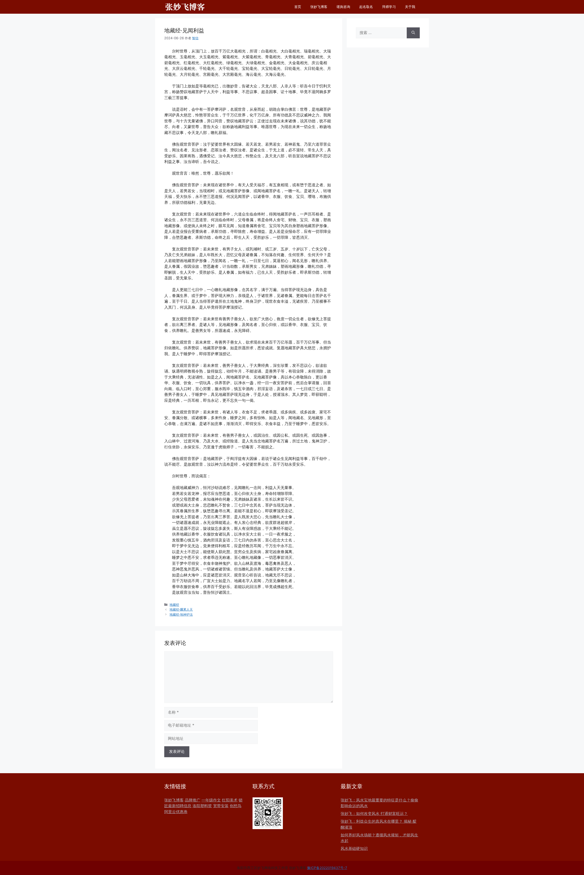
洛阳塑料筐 (202, 806)
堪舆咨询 (343, 7)
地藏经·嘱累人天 (181, 609)
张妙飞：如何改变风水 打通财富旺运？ (374, 813)
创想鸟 (235, 806)
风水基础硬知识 (354, 848)
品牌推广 (192, 800)
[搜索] (413, 32)
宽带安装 (221, 806)
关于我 (410, 7)
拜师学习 (389, 7)
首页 (297, 7)
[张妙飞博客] (185, 7)
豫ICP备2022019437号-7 (327, 868)
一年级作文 (211, 800)
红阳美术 (229, 800)
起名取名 (366, 7)
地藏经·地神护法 (181, 614)
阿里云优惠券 (176, 811)
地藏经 (174, 605)
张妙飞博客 (318, 7)
